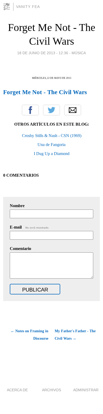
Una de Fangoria (51, 144)
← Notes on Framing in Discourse (29, 334)
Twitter (51, 110)
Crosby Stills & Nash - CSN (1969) (51, 135)
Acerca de (17, 390)
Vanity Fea (28, 6)
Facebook (30, 110)
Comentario (20, 248)
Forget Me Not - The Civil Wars (45, 92)
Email (72, 110)
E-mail (29, 227)
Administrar (86, 390)
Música (79, 53)
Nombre (17, 205)
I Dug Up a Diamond (51, 153)
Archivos (51, 390)
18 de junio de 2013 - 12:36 (42, 53)
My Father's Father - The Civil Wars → (75, 334)
